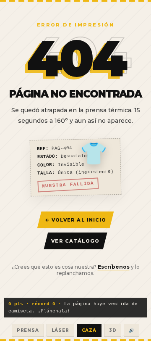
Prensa (28, 330)
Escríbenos (114, 267)
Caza (89, 330)
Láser (60, 330)
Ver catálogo (75, 241)
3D (113, 330)
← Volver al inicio (76, 220)
